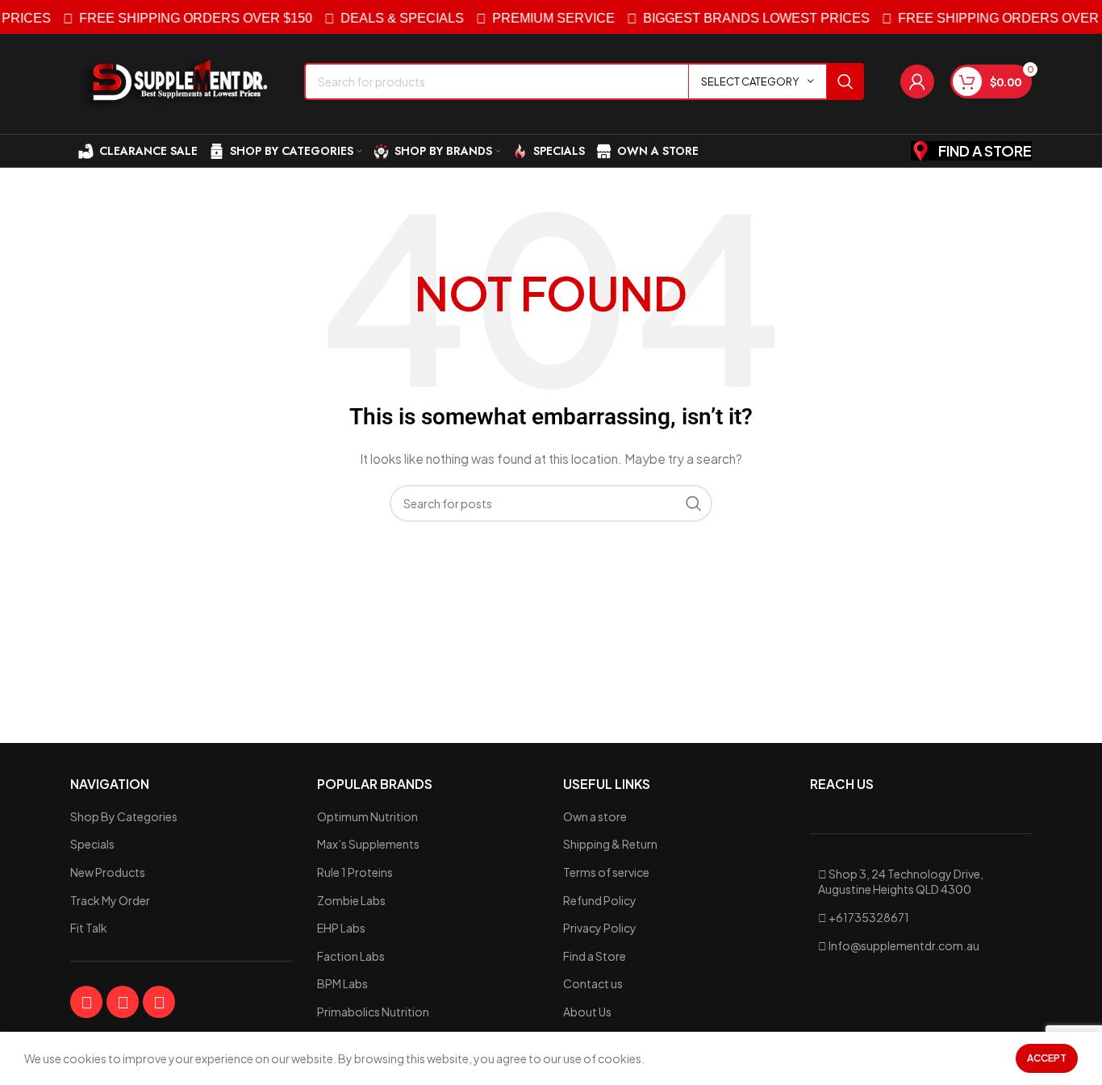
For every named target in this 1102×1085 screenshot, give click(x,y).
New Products (107, 872)
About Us (587, 1011)
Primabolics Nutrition (373, 1011)
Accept (1047, 1058)
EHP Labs (341, 927)
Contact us (593, 983)
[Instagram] (122, 1002)
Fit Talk (88, 927)
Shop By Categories (123, 816)
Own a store (595, 816)
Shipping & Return (610, 844)
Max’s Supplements (368, 844)
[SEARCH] (845, 81)
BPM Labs (342, 983)
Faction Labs (351, 956)
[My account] (917, 81)
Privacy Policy (600, 927)
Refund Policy (600, 900)
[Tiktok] (159, 1002)
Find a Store (594, 956)
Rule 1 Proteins (355, 872)
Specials (92, 844)
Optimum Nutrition (367, 816)
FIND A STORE (985, 150)
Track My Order (110, 900)
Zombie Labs (351, 900)
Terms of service (606, 872)
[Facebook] (86, 1002)
